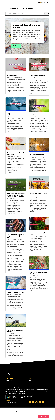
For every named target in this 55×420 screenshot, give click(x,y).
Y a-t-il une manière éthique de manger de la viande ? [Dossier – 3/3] (38, 193)
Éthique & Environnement (35, 374)
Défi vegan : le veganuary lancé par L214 (38, 233)
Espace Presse (9, 374)
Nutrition (31, 373)
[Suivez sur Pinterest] (43, 402)
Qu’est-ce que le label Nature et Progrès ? (38, 273)
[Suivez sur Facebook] (30, 402)
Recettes (31, 371)
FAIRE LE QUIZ (44, 417)
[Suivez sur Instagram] (33, 402)
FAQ (30, 380)
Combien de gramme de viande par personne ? (15, 153)
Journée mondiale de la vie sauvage (37, 155)
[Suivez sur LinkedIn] (36, 402)
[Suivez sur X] (40, 402)
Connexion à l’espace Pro (12, 382)
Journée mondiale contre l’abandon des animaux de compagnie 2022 (37, 75)
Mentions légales (33, 382)
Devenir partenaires (10, 380)
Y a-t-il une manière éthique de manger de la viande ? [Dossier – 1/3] (15, 236)
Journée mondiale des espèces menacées (38, 115)
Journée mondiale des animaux (15, 292)
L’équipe (8, 373)
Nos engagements (10, 371)
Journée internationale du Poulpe (27, 26)
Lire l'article (16, 46)
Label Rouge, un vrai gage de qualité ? (15, 330)
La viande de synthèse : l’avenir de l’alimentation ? (15, 74)
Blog (30, 369)
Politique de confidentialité (35, 384)
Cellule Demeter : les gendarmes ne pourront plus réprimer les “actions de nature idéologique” (16, 195)
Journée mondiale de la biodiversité (13, 114)
